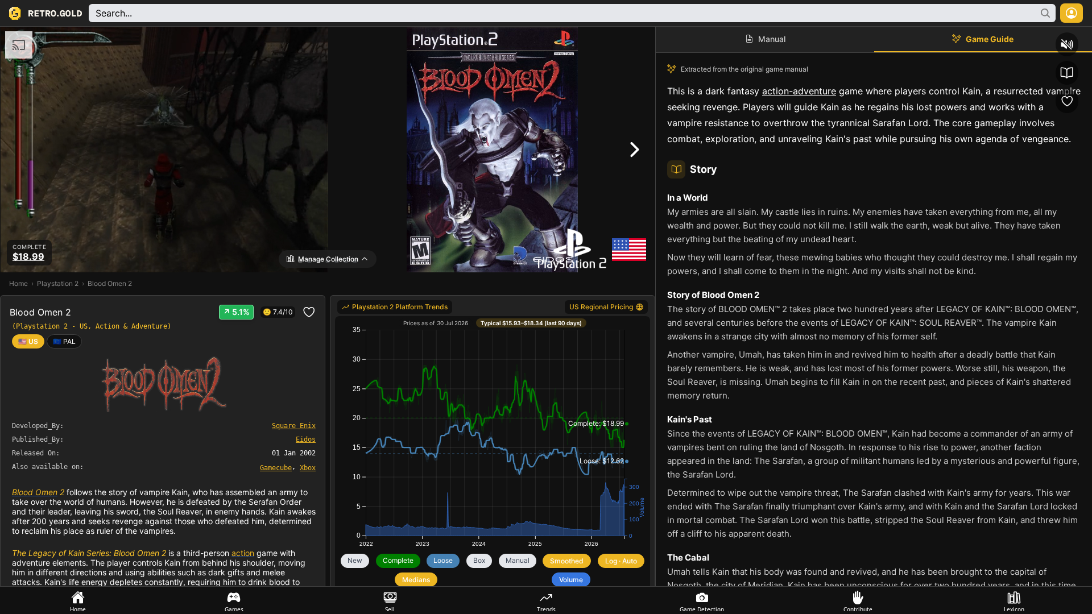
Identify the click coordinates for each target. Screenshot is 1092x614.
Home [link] (18, 283)
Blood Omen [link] (34, 492)
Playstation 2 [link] (57, 283)
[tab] (78, 600)
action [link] (242, 553)
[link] (64, 341)
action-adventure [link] (799, 91)
